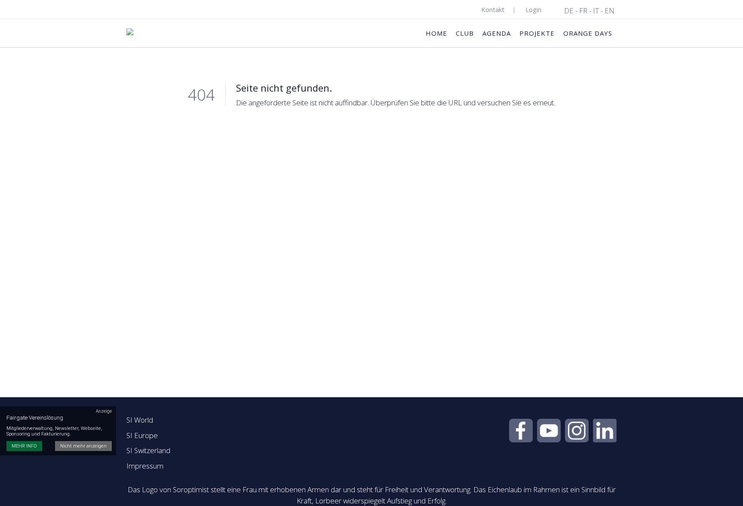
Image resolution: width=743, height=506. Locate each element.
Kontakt (492, 9)
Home (436, 33)
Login (533, 9)
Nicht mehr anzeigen (83, 446)
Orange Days (587, 33)
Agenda (496, 33)
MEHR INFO (24, 446)
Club (465, 33)
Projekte (537, 33)
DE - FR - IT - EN (589, 10)
